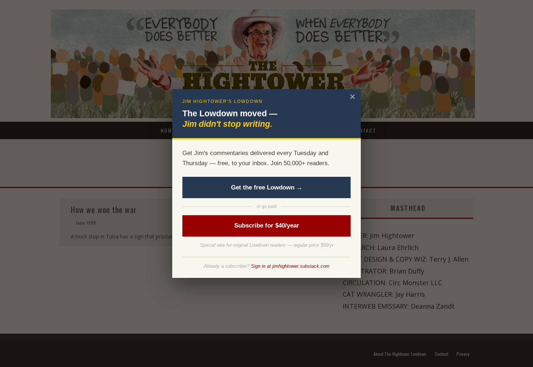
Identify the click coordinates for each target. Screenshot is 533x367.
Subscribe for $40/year (266, 225)
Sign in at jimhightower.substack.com (290, 266)
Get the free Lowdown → (266, 187)
